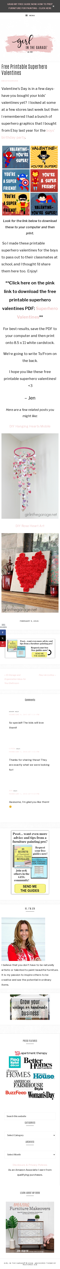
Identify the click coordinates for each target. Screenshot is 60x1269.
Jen (11, 791)
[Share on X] (3, 638)
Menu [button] (32, 15)
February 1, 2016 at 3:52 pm (24, 752)
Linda (12, 748)
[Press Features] (29, 1075)
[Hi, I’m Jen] (23, 960)
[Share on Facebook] (3, 632)
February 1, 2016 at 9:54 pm (24, 794)
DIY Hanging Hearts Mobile (30, 426)
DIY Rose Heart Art (30, 526)
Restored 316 (30, 1265)
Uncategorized (9, 81)
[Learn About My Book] (30, 1251)
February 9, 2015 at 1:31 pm (24, 714)
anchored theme (44, 1263)
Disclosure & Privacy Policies (30, 1164)
